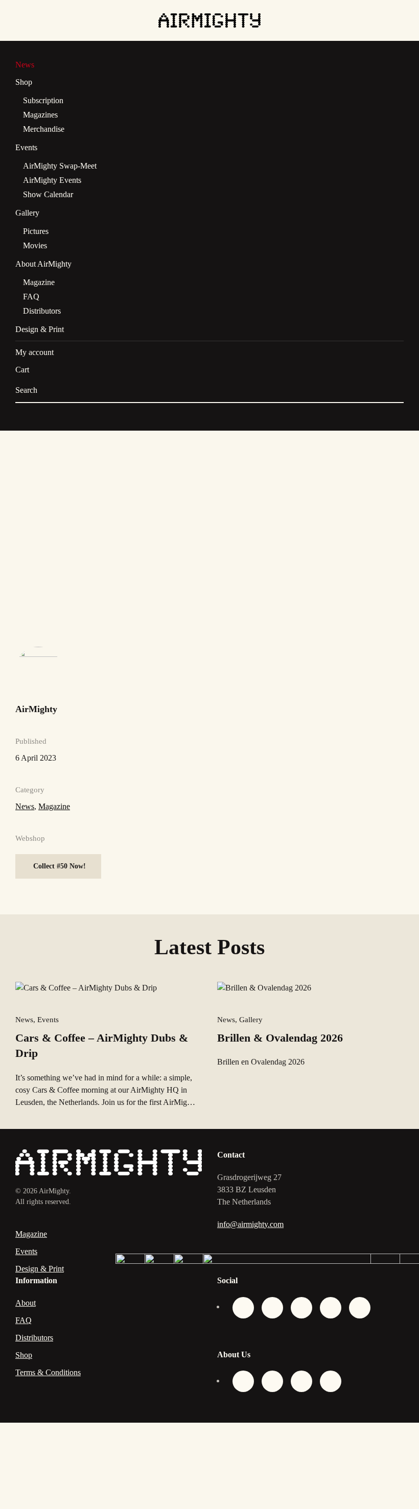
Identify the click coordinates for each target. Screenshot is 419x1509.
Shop (23, 82)
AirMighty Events (52, 180)
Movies (35, 245)
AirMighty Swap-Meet (60, 165)
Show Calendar (48, 194)
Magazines (40, 114)
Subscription (43, 100)
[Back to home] (209, 20)
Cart (22, 369)
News (24, 64)
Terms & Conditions (48, 1372)
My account (34, 352)
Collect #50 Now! (59, 866)
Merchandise (43, 129)
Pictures (36, 231)
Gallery (27, 212)
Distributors (42, 310)
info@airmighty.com (250, 1224)
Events (26, 147)
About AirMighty (43, 264)
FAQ (31, 296)
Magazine (39, 282)
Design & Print (39, 329)
